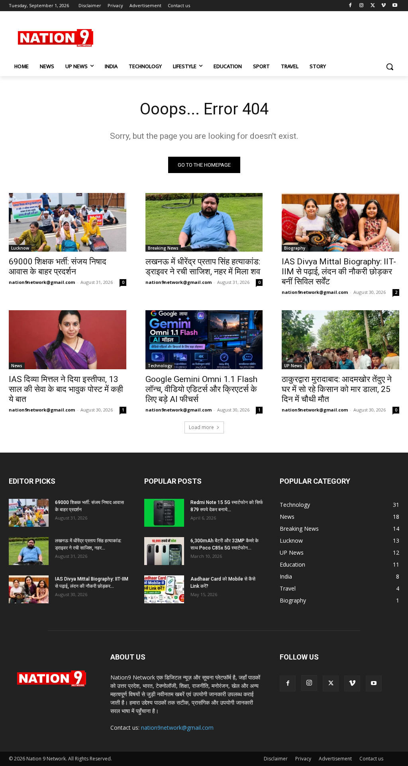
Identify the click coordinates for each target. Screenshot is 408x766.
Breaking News (163, 248)
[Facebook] (350, 5)
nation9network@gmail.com (42, 282)
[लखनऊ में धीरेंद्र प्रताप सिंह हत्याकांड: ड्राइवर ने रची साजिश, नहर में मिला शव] (204, 222)
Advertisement (335, 758)
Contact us (371, 758)
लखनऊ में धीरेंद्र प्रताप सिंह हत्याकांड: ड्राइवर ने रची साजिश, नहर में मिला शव (202, 266)
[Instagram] (361, 5)
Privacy (303, 758)
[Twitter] (372, 5)
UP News (293, 365)
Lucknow (20, 248)
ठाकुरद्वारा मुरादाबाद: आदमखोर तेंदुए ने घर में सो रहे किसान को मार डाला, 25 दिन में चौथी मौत (337, 389)
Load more (201, 427)
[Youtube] (394, 5)
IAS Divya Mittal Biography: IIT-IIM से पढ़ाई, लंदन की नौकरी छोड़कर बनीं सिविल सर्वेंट (339, 271)
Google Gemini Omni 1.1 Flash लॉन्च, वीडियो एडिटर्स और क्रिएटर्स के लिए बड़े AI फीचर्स (201, 389)
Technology (160, 365)
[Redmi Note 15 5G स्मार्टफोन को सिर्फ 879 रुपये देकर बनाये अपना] (164, 513)
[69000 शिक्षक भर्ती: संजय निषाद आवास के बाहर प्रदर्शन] (67, 222)
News (16, 365)
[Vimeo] (383, 5)
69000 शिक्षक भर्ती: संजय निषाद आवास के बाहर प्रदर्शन (57, 266)
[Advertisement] (195, 37)
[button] (389, 66)
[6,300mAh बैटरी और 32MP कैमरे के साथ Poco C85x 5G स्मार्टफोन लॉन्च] (164, 551)
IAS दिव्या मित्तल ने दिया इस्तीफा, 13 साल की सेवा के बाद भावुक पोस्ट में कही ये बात (66, 389)
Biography (294, 248)
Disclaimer (276, 758)
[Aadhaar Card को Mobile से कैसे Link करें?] (164, 589)
